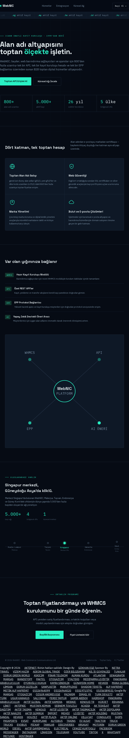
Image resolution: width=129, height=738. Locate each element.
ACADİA (85, 705)
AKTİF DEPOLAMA (109, 709)
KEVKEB (103, 683)
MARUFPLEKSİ (68, 686)
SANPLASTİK (48, 686)
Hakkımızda (91, 660)
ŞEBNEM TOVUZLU (66, 705)
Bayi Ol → (120, 6)
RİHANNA (117, 702)
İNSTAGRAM (29, 732)
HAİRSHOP (98, 698)
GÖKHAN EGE (86, 667)
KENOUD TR (87, 702)
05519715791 (84, 690)
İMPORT (52, 713)
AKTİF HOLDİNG (97, 713)
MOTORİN (98, 724)
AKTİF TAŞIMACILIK (83, 709)
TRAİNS (71, 721)
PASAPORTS (10, 721)
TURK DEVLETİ (103, 694)
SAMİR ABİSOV (79, 698)
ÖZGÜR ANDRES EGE (48, 694)
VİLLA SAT (87, 717)
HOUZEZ (32, 717)
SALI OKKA (39, 698)
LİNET (7, 705)
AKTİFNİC (20, 705)
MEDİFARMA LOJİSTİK (96, 679)
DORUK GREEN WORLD (16, 675)
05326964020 (62, 690)
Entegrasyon (62, 5)
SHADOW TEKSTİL (91, 686)
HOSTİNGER (26, 736)
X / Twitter (119, 660)
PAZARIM (69, 694)
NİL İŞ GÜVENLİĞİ (99, 671)
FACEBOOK (105, 728)
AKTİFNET (30, 667)
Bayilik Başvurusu (49, 634)
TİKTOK (93, 732)
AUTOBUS (57, 721)
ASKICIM (39, 675)
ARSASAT (83, 724)
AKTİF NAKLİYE (12, 713)
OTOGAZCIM (56, 679)
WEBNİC (71, 702)
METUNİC (9, 736)
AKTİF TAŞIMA (23, 709)
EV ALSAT (84, 721)
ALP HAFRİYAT (114, 686)
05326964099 (41, 690)
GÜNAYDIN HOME (83, 683)
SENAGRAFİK (117, 675)
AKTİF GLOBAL (32, 702)
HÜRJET (103, 702)
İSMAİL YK (85, 694)
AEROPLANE (40, 721)
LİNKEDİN (46, 732)
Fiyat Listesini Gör (79, 634)
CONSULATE (104, 717)
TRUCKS (8, 724)
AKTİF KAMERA (53, 702)
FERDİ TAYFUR (58, 698)
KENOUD (40, 709)
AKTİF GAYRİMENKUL (37, 728)
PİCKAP (35, 724)
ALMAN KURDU (80, 675)
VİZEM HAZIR (21, 671)
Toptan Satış (105, 660)
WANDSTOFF (24, 679)
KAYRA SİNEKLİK (60, 683)
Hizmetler (47, 5)
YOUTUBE (79, 732)
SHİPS (118, 717)
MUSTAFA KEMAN (40, 705)
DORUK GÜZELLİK (27, 686)
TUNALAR (119, 671)
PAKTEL (40, 679)
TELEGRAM (62, 732)
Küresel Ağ (79, 5)
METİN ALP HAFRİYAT (16, 690)
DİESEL (16, 728)
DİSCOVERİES (66, 724)
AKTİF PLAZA (48, 717)
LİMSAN (8, 686)
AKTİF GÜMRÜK (34, 713)
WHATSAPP (114, 732)
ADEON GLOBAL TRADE (46, 671)
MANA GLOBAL (120, 683)
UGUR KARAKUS (20, 698)
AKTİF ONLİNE (68, 717)
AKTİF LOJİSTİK (59, 709)
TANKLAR (48, 724)
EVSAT (25, 721)
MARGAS (8, 679)
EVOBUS (22, 724)
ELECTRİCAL (61, 728)
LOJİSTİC (78, 713)
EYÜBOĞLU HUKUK (35, 683)
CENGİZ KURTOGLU (83, 728)
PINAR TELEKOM (58, 675)
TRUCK (113, 721)
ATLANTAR (99, 675)
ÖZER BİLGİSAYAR (74, 671)
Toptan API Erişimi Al (15, 81)
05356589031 (105, 690)
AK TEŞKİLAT (101, 705)
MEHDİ (65, 713)
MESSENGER (10, 732)
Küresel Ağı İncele (47, 81)
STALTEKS (73, 679)
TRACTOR (100, 721)
